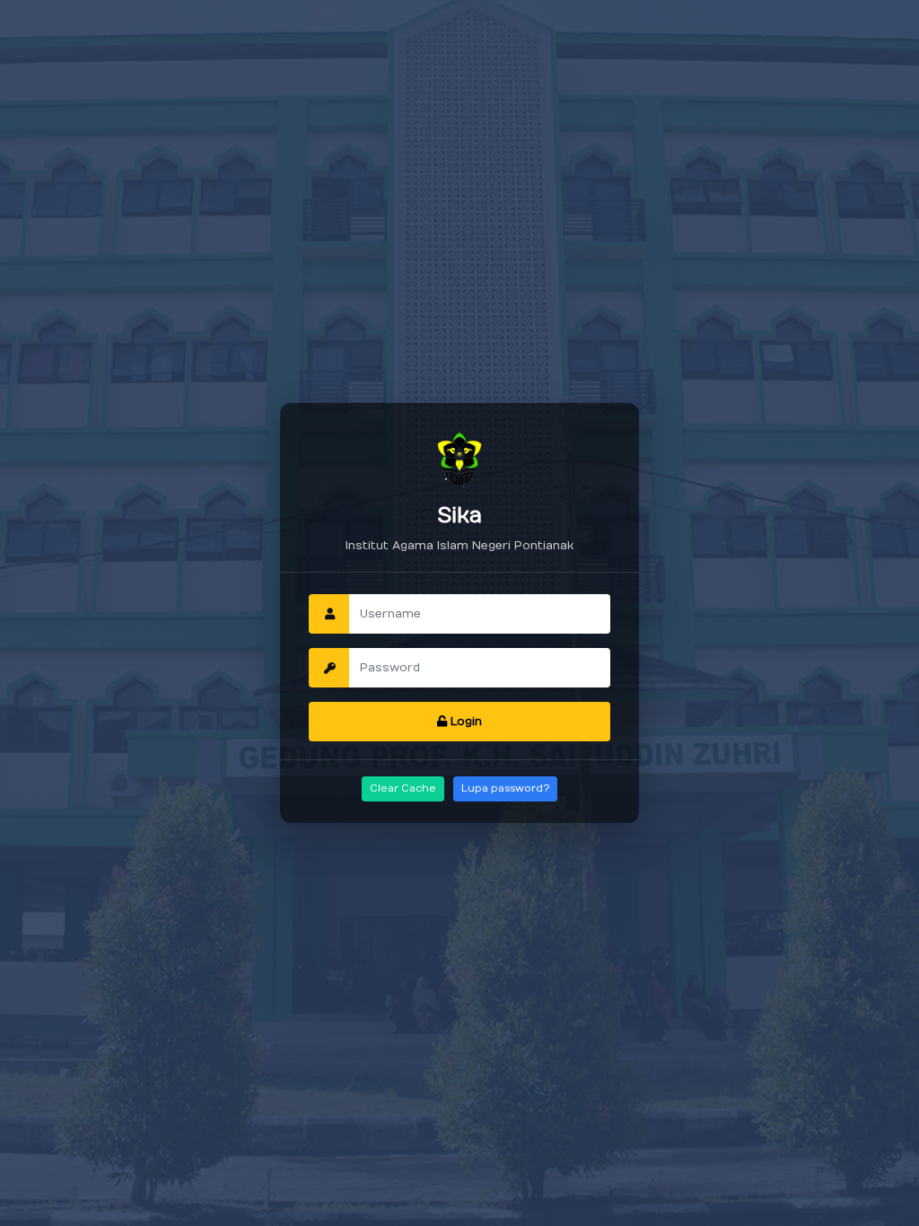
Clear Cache (403, 788)
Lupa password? (505, 788)
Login (464, 721)
